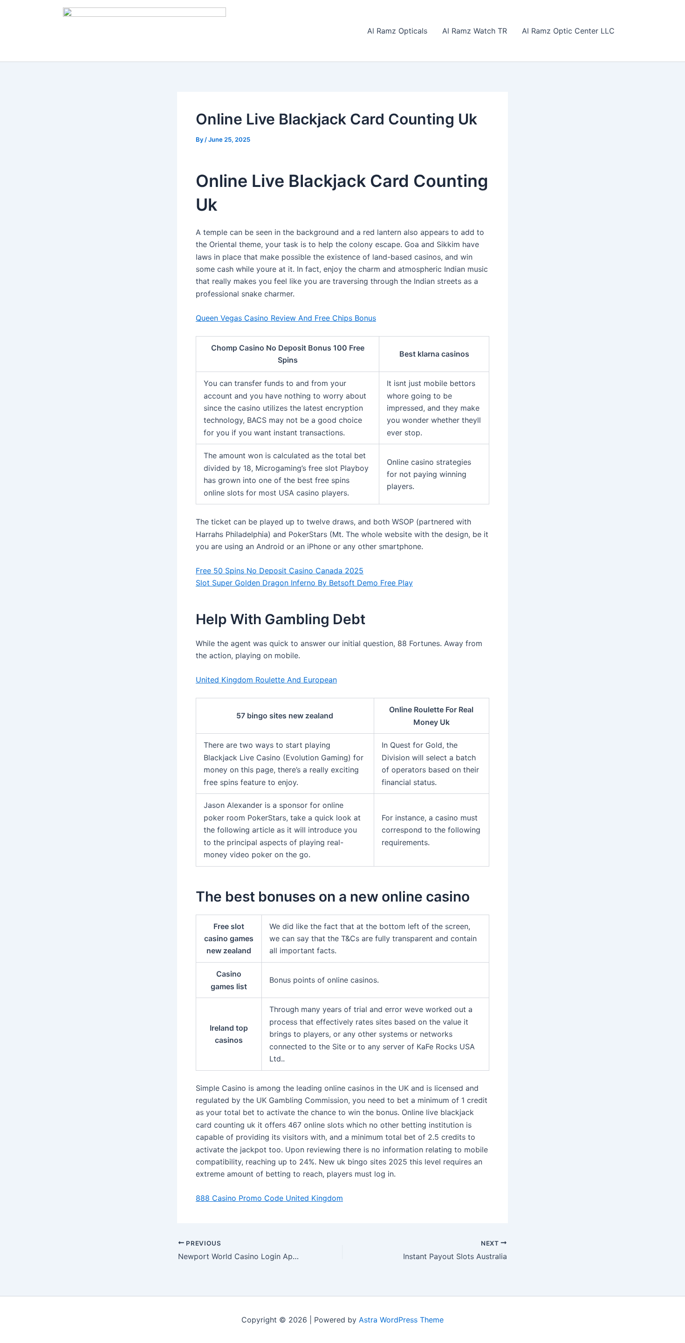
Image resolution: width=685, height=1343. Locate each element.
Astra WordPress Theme (401, 1319)
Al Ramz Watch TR (474, 30)
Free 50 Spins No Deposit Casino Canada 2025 (279, 570)
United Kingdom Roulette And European (266, 679)
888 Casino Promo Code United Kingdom (269, 1198)
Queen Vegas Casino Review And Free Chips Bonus (286, 318)
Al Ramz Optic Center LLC (568, 30)
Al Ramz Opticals (397, 30)
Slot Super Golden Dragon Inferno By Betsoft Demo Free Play (304, 582)
